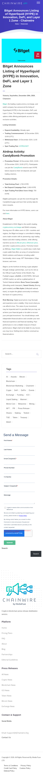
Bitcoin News (7, 701)
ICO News (5, 690)
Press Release (24, 408)
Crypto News (7, 680)
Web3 (8, 422)
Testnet (26, 413)
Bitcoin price (21, 243)
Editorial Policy (9, 771)
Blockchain (10, 381)
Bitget (5, 104)
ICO (27, 395)
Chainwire (30, 386)
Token (15, 417)
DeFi (16, 390)
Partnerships (7, 654)
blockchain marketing (14, 386)
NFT (8, 408)
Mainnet (23, 399)
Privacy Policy (26, 765)
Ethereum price (32, 243)
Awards (14, 377)
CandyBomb (18, 167)
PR (14, 408)
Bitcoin (22, 377)
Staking (18, 413)
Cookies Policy (25, 768)
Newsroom (24, 24)
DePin (23, 390)
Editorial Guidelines (10, 660)
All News (5, 674)
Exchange (10, 395)
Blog (3, 649)
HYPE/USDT (24, 146)
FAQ (3, 638)
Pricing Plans (7, 633)
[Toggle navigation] (38, 2)
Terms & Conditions (11, 765)
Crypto (8, 390)
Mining (31, 404)
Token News (6, 695)
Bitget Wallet (15, 249)
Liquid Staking (11, 399)
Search (5, 548)
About (4, 644)
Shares (9, 413)
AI (7, 377)
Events (31, 390)
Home (17, 24)
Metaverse (22, 404)
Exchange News (8, 706)
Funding (20, 395)
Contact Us (6, 737)
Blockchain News (9, 685)
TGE (8, 417)
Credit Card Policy (10, 768)
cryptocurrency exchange (12, 227)
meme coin (10, 404)
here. (8, 213)
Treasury (23, 417)
